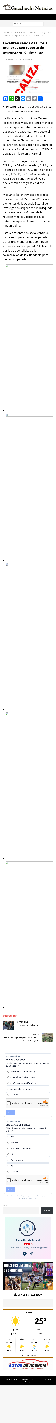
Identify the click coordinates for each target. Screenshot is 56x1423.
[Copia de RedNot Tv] (28, 1288)
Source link (10, 1016)
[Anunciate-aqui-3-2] (28, 1368)
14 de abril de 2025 (13, 59)
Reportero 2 (30, 59)
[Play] (24, 1253)
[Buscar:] (28, 23)
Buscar (6, 1205)
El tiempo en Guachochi (29, 1355)
